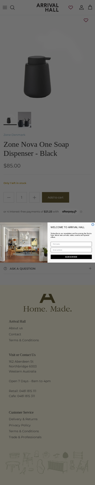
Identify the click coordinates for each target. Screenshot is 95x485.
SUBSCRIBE (71, 257)
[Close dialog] (93, 224)
